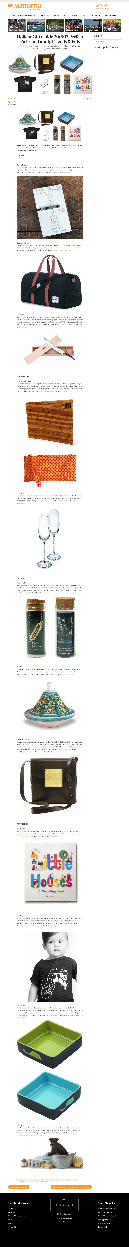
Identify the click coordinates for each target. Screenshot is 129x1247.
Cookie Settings (64, 1222)
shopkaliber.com (65, 250)
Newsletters (110, 15)
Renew (10, 1223)
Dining (56, 15)
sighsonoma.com (22, 327)
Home (74, 15)
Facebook (46, 593)
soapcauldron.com (36, 1135)
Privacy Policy (103, 1227)
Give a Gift (12, 1227)
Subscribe (11, 1212)
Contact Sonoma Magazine (108, 1216)
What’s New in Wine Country (24, 15)
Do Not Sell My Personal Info (64, 1218)
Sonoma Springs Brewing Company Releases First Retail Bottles (72, 1187)
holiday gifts (39, 1180)
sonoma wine (22, 1182)
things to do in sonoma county (40, 1182)
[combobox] (107, 41)
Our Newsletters (104, 1223)
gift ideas (25, 1180)
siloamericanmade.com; (64, 749)
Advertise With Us (105, 1212)
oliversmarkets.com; (23, 1135)
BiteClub (45, 15)
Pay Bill (11, 1219)
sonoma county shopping (69, 1180)
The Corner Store (27, 836)
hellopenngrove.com (58, 926)
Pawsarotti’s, (55, 1015)
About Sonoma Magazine (107, 1208)
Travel (84, 15)
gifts (31, 1180)
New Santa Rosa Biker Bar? (19, 1187)
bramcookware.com (23, 677)
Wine (65, 15)
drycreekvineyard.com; (46, 391)
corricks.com (21, 503)
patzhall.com (66, 172)
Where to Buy (13, 1208)
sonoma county (51, 1180)
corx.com (65, 391)
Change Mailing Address (17, 1216)
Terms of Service (104, 1230)
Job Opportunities (104, 1219)
